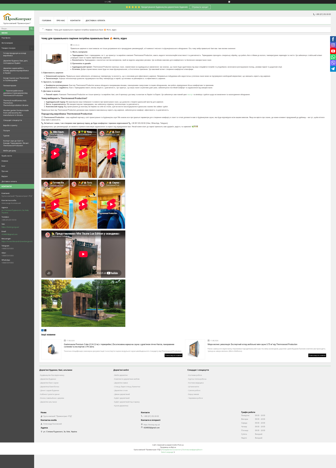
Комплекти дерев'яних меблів (127, 379)
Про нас (5, 171)
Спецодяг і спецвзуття (12, 120)
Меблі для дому (9, 150)
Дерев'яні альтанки (48, 402)
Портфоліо (6, 38)
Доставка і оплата (9, 181)
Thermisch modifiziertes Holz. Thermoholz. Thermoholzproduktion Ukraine (15, 102)
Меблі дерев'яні (121, 375)
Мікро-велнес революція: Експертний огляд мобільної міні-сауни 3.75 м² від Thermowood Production (252, 344)
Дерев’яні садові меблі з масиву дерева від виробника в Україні (16, 70)
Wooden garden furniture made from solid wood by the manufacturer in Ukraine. (16, 112)
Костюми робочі (195, 375)
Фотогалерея (7, 43)
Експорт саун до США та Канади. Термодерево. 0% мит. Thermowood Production (16, 143)
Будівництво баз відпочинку (52, 375)
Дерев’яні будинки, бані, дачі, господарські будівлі (15, 61)
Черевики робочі (195, 398)
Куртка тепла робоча (197, 379)
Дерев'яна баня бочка (49, 386)
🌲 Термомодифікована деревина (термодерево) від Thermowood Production (15, 93)
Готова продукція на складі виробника (14, 54)
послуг (190, 94)
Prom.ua (181, 445)
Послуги (6, 130)
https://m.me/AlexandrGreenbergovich (17, 241)
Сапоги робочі (194, 390)
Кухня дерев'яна (121, 405)
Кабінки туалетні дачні (49, 394)
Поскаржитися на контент (171, 450)
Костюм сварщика (196, 383)
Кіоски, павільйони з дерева (52, 398)
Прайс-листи (7, 156)
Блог (3, 166)
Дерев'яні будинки (48, 379)
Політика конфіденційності (192, 450)
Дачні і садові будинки (49, 390)
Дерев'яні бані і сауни (49, 383)
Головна (46, 20)
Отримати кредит (200, 7)
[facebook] (42, 331)
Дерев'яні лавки (121, 383)
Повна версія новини (173, 355)
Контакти (75, 20)
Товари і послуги (8, 48)
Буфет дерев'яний (122, 398)
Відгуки (5, 176)
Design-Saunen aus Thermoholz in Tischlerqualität (16, 79)
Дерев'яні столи (121, 390)
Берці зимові (193, 394)
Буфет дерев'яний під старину (127, 402)
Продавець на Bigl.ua (168, 447)
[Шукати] (31, 29)
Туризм (6, 135)
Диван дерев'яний (122, 394)
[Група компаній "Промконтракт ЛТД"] (17, 17)
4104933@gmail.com (9, 234)
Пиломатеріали (9, 85)
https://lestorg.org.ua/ (10, 227)
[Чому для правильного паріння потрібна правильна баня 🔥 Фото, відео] (54, 57)
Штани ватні (193, 386)
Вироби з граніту (10, 125)
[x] (45, 331)
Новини (5, 161)
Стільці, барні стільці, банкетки (127, 386)
